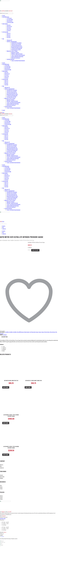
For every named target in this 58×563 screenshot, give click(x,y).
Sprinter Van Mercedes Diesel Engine (17, 56)
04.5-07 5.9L (9, 29)
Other (3, 38)
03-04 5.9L (8, 30)
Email (1, 533)
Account (1, 475)
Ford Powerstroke (5, 32)
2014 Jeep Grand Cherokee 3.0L (16, 45)
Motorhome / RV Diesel (15, 52)
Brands (1, 487)
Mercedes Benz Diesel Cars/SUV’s (16, 47)
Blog (3, 227)
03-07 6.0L (8, 37)
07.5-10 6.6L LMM (10, 19)
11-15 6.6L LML (9, 18)
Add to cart (35, 250)
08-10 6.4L (8, 36)
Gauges (9, 240)
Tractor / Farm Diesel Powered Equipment (18, 55)
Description (4, 337)
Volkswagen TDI (9, 40)
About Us (3, 226)
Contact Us (4, 228)
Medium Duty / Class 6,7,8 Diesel (12, 51)
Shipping (1, 478)
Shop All (3, 15)
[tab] (4, 336)
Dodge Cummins (5, 23)
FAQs (1, 485)
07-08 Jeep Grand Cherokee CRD (16, 48)
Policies (1, 499)
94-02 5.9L (8, 25)
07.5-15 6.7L (9, 27)
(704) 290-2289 (2, 518)
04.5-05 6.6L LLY (9, 21)
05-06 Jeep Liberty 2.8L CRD (16, 49)
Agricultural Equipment (10, 59)
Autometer (5, 334)
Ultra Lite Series (16, 240)
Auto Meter (12, 240)
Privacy (1, 497)
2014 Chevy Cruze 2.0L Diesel (16, 44)
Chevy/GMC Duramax (5, 17)
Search (1, 13)
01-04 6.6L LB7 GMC (10, 22)
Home (1, 240)
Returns (1, 496)
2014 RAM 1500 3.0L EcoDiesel (16, 43)
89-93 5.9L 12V (9, 26)
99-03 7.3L (8, 33)
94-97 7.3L (8, 34)
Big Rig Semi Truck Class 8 (15, 58)
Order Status (2, 476)
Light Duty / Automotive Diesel (12, 41)
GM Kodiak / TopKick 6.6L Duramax (16, 53)
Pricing (1, 488)
